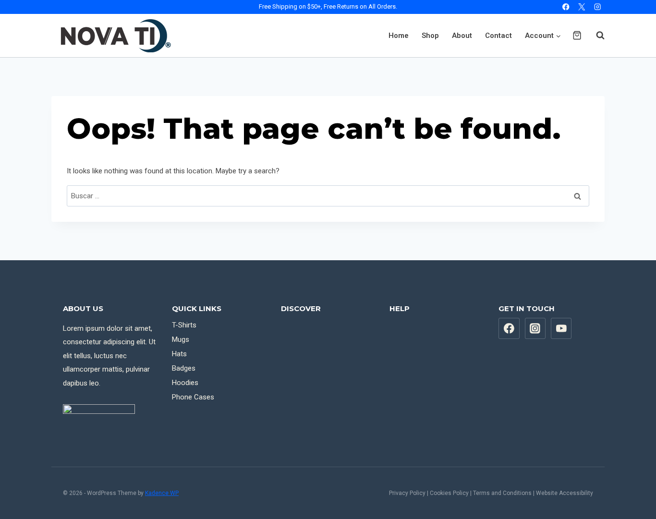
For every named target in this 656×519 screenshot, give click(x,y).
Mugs (180, 339)
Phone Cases (193, 397)
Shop (430, 35)
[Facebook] (566, 7)
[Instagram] (598, 7)
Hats (179, 354)
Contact (498, 35)
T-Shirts (184, 325)
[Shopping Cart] (577, 35)
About (462, 35)
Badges (183, 368)
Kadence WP (162, 493)
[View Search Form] (595, 35)
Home (399, 35)
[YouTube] (561, 328)
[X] (582, 7)
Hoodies (185, 382)
